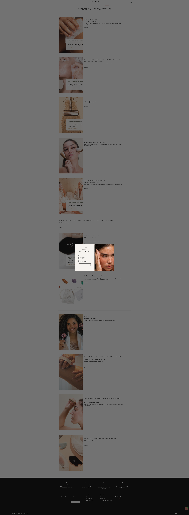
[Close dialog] (112, 245)
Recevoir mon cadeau (85, 264)
